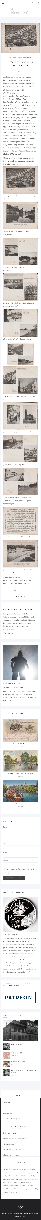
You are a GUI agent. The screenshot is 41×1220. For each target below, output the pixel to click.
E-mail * (5, 852)
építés (10, 1192)
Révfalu (28, 57)
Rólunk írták (7, 1113)
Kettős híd (19, 1176)
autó (23, 1169)
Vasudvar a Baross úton (12, 1149)
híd (37, 1173)
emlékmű (17, 1173)
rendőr (15, 1182)
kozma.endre (9, 683)
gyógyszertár (25, 1173)
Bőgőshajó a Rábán (20, 804)
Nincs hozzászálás (22, 591)
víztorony (24, 1189)
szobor (31, 1182)
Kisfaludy (5, 1179)
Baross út (28, 1169)
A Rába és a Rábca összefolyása (20, 773)
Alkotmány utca (16, 1169)
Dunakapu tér (10, 1173)
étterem (15, 1192)
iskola (4, 1176)
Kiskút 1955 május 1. (17, 1044)
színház (13, 1186)
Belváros (13, 57)
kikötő (24, 1176)
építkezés (5, 1192)
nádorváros (34, 1179)
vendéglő (13, 1189)
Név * (4, 843)
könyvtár (11, 1179)
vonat (19, 1189)
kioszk (28, 1176)
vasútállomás (7, 1189)
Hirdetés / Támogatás (11, 1119)
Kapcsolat (6, 1102)
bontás (34, 1169)
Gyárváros (21, 57)
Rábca (23, 1182)
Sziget (27, 1182)
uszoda (24, 1186)
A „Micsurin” (9, 1037)
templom (18, 1186)
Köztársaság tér (19, 1179)
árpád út (30, 1189)
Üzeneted (5, 827)
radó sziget (9, 1182)
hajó (34, 1173)
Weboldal (5, 860)
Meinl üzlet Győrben (18, 1062)
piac (4, 1182)
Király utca (34, 1176)
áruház (35, 1189)
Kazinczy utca (11, 1176)
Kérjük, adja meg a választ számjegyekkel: (18, 869)
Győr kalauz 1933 (17, 1053)
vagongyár (30, 1186)
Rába (19, 1182)
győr (30, 1173)
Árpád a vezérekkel (20, 743)
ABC (4, 1169)
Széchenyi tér (6, 1186)
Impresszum (7, 1108)
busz (4, 1173)
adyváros (8, 1169)
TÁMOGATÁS (8, 633)
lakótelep (27, 1179)
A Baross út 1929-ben (11, 1155)
